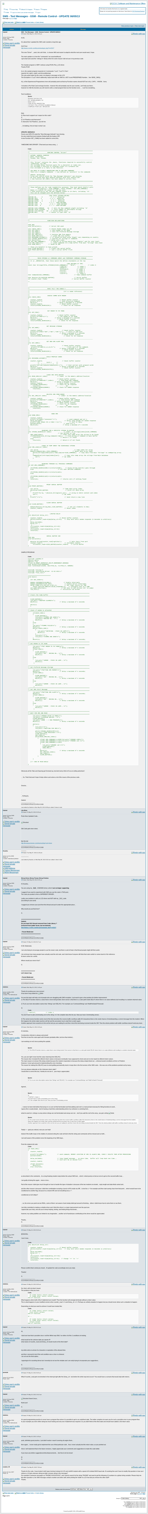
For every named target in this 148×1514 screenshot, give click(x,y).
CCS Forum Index (28, 22)
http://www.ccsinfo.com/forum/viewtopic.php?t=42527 (37, 48)
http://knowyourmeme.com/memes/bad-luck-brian (36, 843)
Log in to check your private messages (23, 12)
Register (44, 9)
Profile (7, 12)
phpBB (70, 1511)
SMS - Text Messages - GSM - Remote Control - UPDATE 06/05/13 (41, 16)
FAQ (6, 9)
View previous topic (127, 26)
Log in (38, 12)
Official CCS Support (26, 9)
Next (15, 18)
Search (37, 9)
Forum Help (14, 9)
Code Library (40, 22)
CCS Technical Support (138, 11)
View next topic (139, 26)
